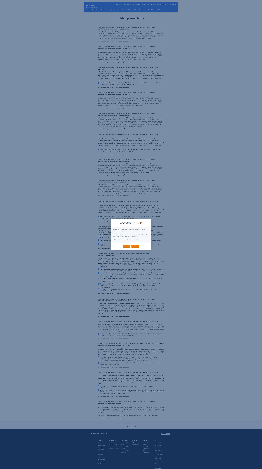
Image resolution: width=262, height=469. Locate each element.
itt (138, 239)
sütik (119, 231)
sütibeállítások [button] (116, 236)
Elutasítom (135, 246)
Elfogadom (126, 246)
